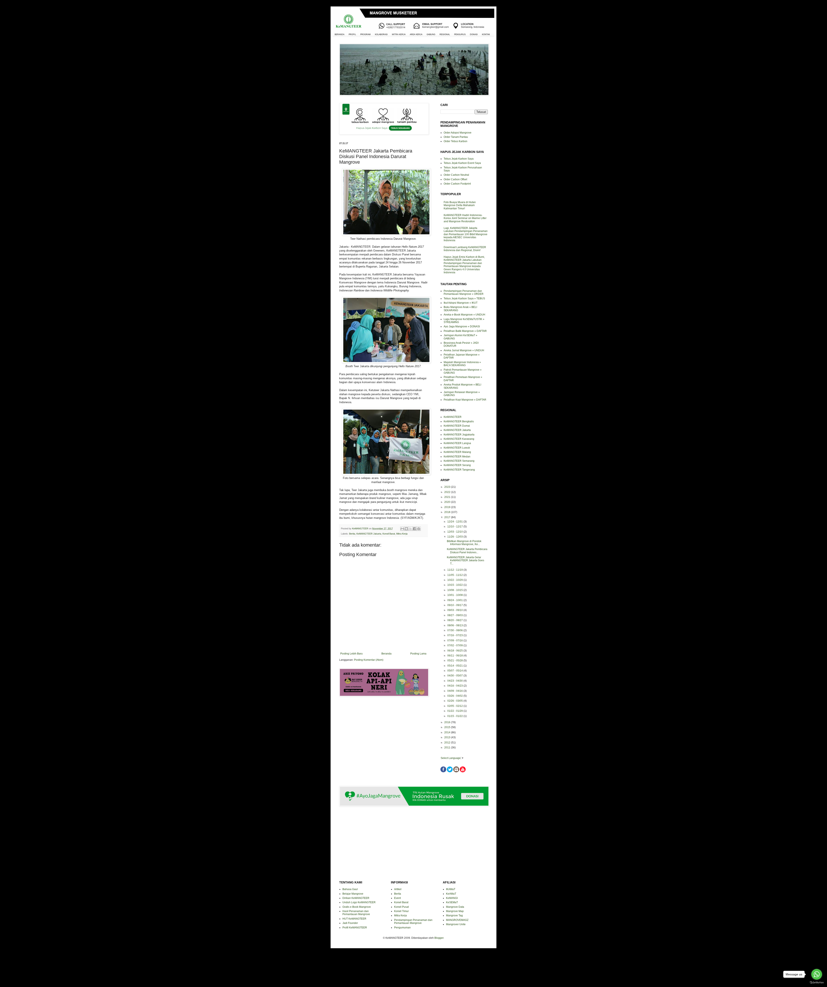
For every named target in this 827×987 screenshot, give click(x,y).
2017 (447, 517)
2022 (447, 492)
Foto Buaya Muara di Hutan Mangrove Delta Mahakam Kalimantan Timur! (460, 205)
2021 (447, 497)
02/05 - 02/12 (455, 705)
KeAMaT (451, 893)
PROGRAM (365, 34)
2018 (447, 512)
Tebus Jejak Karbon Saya (459, 158)
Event (397, 898)
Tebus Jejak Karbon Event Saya (462, 163)
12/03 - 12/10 (455, 531)
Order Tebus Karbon (455, 141)
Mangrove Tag (454, 915)
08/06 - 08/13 (455, 625)
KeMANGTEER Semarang (459, 460)
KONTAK (486, 34)
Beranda (386, 653)
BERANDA (339, 34)
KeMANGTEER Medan (457, 456)
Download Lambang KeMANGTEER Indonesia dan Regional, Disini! (465, 249)
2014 (447, 732)
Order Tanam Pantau (456, 136)
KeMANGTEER (453, 416)
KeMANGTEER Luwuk (457, 447)
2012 (447, 742)
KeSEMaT (452, 902)
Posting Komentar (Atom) (368, 659)
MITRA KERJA (399, 34)
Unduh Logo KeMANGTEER (359, 902)
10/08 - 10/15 (455, 590)
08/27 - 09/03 (455, 615)
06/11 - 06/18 (455, 655)
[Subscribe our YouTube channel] (463, 771)
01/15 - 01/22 (455, 716)
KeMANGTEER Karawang (459, 438)
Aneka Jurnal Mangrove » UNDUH (464, 350)
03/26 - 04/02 (455, 695)
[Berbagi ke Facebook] (414, 529)
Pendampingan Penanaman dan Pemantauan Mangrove (413, 922)
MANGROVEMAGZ (457, 920)
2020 (447, 502)
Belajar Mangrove (352, 893)
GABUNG (431, 34)
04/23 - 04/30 (455, 680)
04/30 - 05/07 (455, 675)
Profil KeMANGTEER (354, 927)
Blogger (438, 937)
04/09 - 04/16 (455, 690)
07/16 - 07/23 (455, 635)
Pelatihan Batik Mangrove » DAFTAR (465, 331)
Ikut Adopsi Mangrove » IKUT (460, 302)
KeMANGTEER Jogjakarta (459, 434)
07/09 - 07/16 (455, 640)
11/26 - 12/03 (455, 536)
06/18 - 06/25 (455, 650)
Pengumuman (402, 927)
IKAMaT (450, 889)
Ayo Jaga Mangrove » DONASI (462, 326)
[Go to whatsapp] (816, 974)
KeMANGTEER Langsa (457, 443)
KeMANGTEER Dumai (457, 425)
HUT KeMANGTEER (354, 918)
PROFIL (352, 34)
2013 (447, 737)
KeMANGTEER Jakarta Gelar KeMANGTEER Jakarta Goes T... (465, 560)
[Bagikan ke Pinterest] (419, 529)
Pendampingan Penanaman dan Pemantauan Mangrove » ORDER (463, 292)
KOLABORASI (381, 34)
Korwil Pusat (401, 906)
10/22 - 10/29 (455, 579)
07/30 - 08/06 (455, 630)
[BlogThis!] (406, 529)
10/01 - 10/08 (455, 595)
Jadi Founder (350, 923)
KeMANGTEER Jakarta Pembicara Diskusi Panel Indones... (467, 551)
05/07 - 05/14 (455, 670)
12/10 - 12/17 (455, 526)
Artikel (397, 889)
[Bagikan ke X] (410, 529)
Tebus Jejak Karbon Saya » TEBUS (464, 298)
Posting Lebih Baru (351, 653)
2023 (447, 486)
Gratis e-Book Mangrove (356, 906)
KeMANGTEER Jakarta (368, 533)
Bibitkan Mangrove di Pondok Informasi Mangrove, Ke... (464, 543)
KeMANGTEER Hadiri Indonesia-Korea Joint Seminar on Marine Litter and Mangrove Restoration (465, 218)
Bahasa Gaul (350, 889)
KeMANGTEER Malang (457, 452)
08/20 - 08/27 (455, 620)
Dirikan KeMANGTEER (355, 898)
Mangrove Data (455, 906)
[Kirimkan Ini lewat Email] (402, 529)
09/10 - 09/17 (455, 605)
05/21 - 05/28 (455, 660)
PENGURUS (460, 34)
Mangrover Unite (456, 924)
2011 (447, 747)
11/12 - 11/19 (455, 569)
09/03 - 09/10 (455, 610)
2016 (447, 722)
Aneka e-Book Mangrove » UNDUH (464, 314)
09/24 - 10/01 (455, 600)
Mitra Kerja (401, 533)
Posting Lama (418, 653)
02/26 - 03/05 (455, 700)
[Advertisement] (383, 715)
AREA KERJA (416, 34)
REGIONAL (445, 34)
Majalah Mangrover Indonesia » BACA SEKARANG (462, 364)
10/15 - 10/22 (455, 584)
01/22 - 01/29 (455, 710)
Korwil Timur (401, 911)
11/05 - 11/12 (455, 575)
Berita (352, 533)
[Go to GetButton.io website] (817, 982)
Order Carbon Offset (455, 179)
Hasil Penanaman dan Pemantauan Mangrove (356, 913)
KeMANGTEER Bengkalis (459, 421)
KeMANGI (452, 898)
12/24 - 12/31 (455, 521)
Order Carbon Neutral (456, 174)
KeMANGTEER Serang (457, 465)
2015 (447, 727)
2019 (447, 507)
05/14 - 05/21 (455, 665)
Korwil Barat (388, 533)
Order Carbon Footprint (457, 183)
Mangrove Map (455, 911)
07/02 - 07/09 (455, 645)
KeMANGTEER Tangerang (459, 469)
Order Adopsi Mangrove (457, 132)
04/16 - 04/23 (455, 685)
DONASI (474, 34)
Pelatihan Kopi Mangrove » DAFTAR (465, 399)
